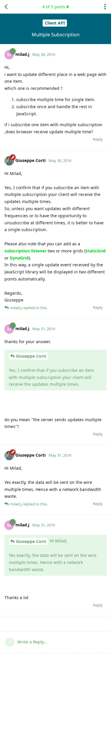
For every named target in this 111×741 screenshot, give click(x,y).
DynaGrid (19, 258)
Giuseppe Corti (31, 356)
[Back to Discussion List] (6, 7)
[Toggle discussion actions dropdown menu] (105, 7)
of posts (53, 6)
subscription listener (26, 251)
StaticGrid (96, 251)
